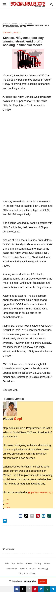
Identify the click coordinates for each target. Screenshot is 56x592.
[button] (28, 59)
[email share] (32, 516)
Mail (7, 500)
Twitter (8, 507)
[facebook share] (20, 516)
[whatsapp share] (49, 516)
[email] (29, 589)
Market (17, 33)
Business (28, 23)
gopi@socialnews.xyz (40, 492)
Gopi (18, 419)
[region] (28, 13)
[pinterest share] (38, 516)
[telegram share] (5, 521)
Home (5, 23)
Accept (42, 581)
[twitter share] (26, 516)
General (16, 23)
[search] (51, 4)
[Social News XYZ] (27, 4)
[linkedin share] (43, 516)
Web (7, 503)
